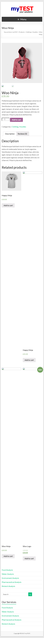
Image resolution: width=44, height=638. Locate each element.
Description (10, 134)
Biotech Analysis (8, 586)
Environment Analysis (10, 578)
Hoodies (22, 127)
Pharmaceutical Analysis (11, 582)
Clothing (14, 127)
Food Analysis (7, 570)
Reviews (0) (22, 134)
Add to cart (16, 120)
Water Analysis (8, 574)
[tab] (10, 134)
